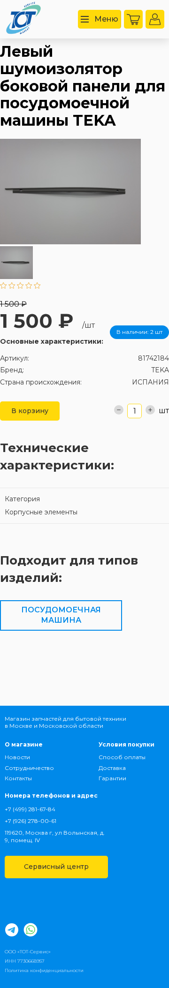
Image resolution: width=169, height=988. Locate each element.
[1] (3, 286)
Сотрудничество (29, 767)
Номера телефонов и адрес (51, 795)
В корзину (29, 411)
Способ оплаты (122, 757)
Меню (106, 19)
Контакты (18, 778)
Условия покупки (126, 744)
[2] (11, 286)
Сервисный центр (56, 866)
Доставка (112, 767)
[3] (20, 286)
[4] (28, 286)
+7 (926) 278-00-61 (30, 820)
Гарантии (112, 778)
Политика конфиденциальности (44, 970)
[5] (37, 286)
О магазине (24, 744)
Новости (17, 757)
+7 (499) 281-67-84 (30, 809)
